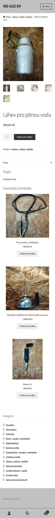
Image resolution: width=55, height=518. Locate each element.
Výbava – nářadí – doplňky (17, 461)
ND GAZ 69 (12, 6)
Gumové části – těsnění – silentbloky (21, 452)
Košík (42, 511)
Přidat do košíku (24, 137)
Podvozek (10, 434)
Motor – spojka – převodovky (18, 438)
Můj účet (9, 513)
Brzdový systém (12, 448)
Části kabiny (11, 429)
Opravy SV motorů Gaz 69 (16, 480)
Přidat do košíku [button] (27, 253)
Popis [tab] (5, 162)
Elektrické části (12, 443)
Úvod (8, 17)
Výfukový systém (13, 457)
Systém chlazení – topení (16, 470)
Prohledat (27, 513)
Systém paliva (12, 475)
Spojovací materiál (14, 466)
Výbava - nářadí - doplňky (22, 17)
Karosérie (10, 425)
